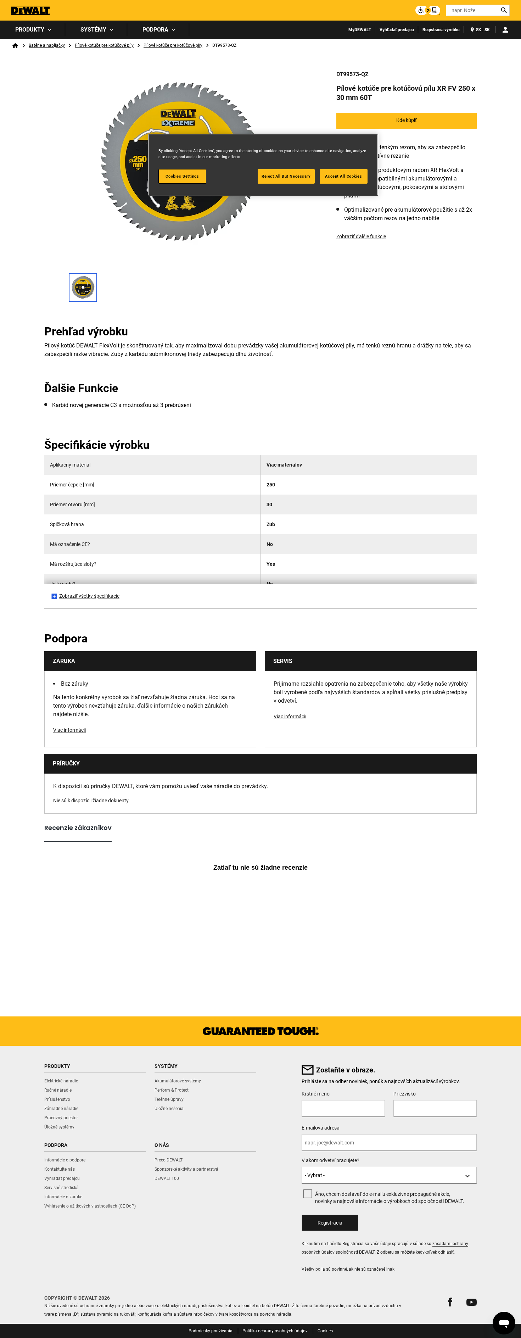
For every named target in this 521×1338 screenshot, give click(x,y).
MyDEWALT (359, 29)
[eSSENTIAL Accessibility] (427, 10)
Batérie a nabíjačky (47, 45)
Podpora (155, 29)
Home (15, 45)
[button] (450, 1302)
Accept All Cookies (343, 176)
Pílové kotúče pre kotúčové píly (104, 45)
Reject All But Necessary (286, 176)
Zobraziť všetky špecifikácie (89, 596)
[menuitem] (32, 30)
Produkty (29, 29)
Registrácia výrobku (441, 29)
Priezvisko (404, 1094)
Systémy (93, 29)
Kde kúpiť (406, 120)
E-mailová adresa (321, 1128)
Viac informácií (69, 730)
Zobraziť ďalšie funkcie (361, 236)
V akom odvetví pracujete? (330, 1160)
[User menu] (505, 29)
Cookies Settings (182, 176)
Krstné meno (316, 1094)
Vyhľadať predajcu (397, 29)
